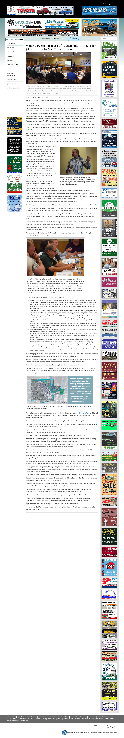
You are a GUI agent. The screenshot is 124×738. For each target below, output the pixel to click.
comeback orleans (31, 717)
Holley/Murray (51, 718)
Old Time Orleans (12, 718)
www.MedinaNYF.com (83, 413)
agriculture (21, 717)
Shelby (101, 718)
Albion (32, 718)
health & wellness (12, 79)
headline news (11, 43)
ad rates (89, 4)
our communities (24, 718)
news (112, 717)
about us (96, 4)
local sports (10, 48)
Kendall (59, 718)
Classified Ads (58, 39)
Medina (77, 718)
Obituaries (10, 60)
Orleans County (85, 718)
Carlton (38, 718)
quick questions (109, 718)
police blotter (11, 52)
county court (10, 56)
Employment (46, 39)
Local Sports (24, 720)
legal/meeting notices (13, 88)
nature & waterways (103, 717)
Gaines (44, 718)
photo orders (113, 4)
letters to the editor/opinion (11, 74)
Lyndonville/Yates (68, 718)
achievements (11, 717)
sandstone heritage (13, 720)
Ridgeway (95, 718)
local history (92, 717)
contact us (104, 4)
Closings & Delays (12, 64)
